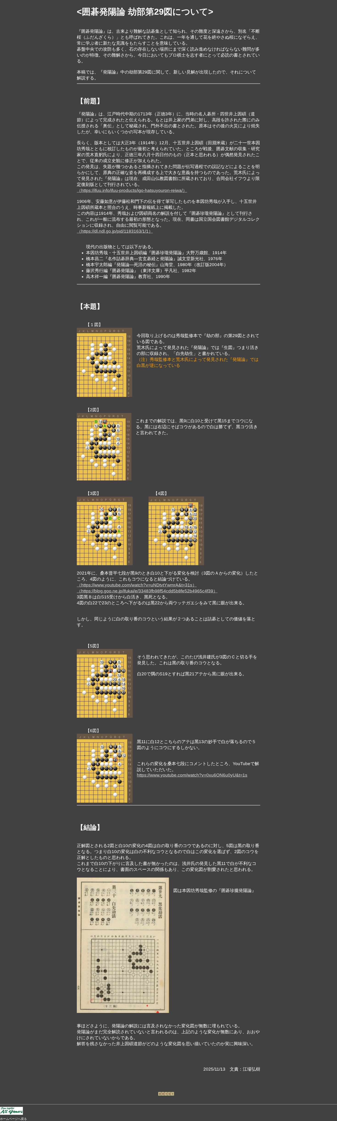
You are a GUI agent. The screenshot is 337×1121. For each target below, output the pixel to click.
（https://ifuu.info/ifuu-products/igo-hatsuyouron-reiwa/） (132, 190)
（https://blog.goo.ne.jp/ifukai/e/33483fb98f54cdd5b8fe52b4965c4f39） (147, 591)
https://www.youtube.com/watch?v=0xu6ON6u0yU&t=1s (192, 775)
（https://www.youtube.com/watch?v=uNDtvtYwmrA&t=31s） (137, 585)
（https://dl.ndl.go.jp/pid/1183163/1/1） (115, 231)
